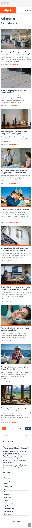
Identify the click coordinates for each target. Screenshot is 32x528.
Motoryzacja (7, 497)
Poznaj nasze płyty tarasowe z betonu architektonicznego (14, 92)
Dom (5, 489)
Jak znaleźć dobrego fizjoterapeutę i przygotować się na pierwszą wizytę (14, 171)
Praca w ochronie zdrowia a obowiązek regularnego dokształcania (14, 452)
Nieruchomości (8, 503)
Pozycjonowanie (9, 508)
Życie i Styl (7, 514)
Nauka (6, 500)
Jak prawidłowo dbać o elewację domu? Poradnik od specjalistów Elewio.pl (15, 249)
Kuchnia (6, 494)
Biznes (6, 483)
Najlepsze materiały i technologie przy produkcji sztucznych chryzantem (14, 466)
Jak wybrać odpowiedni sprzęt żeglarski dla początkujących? (15, 368)
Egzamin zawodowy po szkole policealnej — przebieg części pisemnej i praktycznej (15, 447)
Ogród (6, 506)
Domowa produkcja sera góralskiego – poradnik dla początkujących (14, 409)
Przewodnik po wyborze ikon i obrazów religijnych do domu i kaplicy (14, 133)
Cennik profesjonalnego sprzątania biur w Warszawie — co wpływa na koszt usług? (15, 53)
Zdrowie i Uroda (8, 511)
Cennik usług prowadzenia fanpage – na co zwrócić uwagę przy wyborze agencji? (16, 288)
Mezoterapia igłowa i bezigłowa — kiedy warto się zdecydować (15, 329)
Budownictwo (8, 486)
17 (20, 428)
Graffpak (6, 9)
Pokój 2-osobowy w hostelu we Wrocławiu (15, 209)
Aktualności (15, 64)
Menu (24, 10)
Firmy (6, 492)
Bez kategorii (8, 481)
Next (27, 428)
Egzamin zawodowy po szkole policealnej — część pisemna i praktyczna (15, 457)
